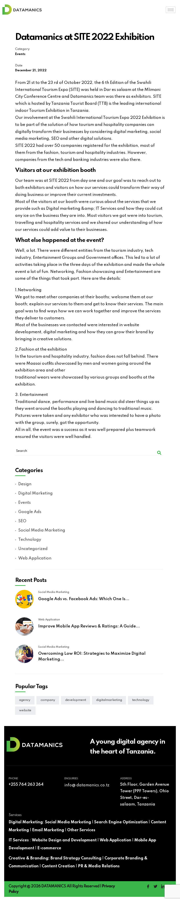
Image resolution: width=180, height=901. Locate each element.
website (25, 710)
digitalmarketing (109, 700)
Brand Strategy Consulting (75, 858)
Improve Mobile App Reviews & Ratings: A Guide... (89, 626)
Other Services (81, 830)
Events (20, 54)
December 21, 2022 (31, 70)
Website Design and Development (64, 840)
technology (140, 700)
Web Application (115, 840)
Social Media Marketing (68, 822)
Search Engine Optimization (121, 822)
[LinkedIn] (163, 887)
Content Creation (58, 866)
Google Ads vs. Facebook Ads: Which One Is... (83, 599)
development (75, 700)
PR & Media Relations (99, 866)
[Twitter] (155, 887)
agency (24, 700)
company (48, 700)
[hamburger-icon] (171, 10)
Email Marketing (48, 830)
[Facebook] (148, 887)
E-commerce (49, 848)
